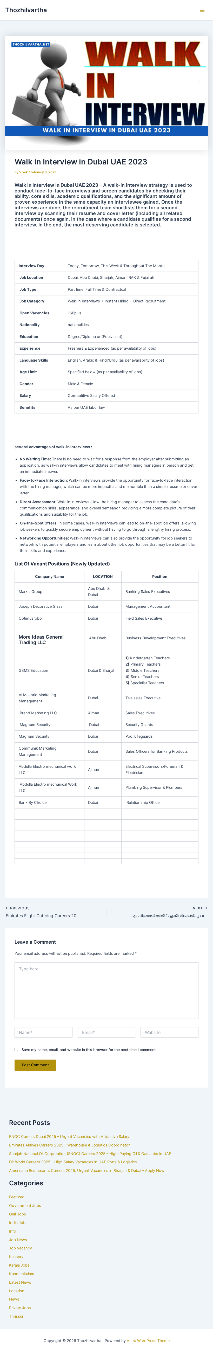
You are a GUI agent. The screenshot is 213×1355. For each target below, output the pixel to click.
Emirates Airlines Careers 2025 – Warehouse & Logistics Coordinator (69, 1145)
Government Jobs (25, 1205)
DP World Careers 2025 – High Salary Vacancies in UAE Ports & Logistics (73, 1162)
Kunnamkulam (21, 1273)
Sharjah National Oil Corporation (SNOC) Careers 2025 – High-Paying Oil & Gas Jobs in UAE (90, 1153)
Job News (18, 1240)
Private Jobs (20, 1307)
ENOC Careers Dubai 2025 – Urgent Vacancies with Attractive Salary (69, 1136)
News (14, 1299)
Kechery (16, 1256)
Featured (16, 1197)
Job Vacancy (20, 1248)
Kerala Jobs (19, 1265)
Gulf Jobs (17, 1214)
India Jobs (18, 1222)
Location (16, 1291)
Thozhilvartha (26, 10)
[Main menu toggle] (202, 10)
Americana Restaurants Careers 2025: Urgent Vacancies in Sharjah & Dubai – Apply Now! (87, 1170)
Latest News (20, 1282)
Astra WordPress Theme (148, 1340)
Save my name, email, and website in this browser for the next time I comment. (89, 1049)
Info (12, 1231)
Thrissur (16, 1316)
